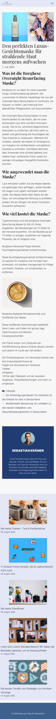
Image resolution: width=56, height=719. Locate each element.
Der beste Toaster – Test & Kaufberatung (23, 528)
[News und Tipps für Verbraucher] (7, 3)
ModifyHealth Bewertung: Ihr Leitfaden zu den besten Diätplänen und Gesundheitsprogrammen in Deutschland (26, 407)
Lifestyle (10, 391)
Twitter (6, 368)
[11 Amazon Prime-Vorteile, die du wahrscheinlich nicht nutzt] (28, 560)
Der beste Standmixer (12, 608)
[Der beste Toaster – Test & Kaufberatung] (28, 522)
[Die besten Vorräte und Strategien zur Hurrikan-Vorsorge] (28, 682)
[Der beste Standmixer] (28, 602)
